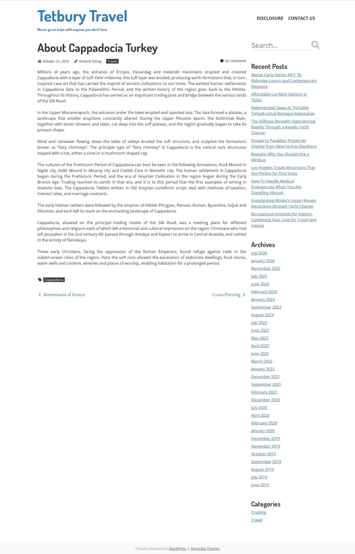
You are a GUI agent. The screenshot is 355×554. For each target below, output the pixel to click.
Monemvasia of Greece (63, 294)
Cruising (258, 512)
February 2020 (264, 423)
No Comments (235, 60)
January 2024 (263, 299)
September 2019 (266, 461)
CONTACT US (301, 18)
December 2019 (265, 438)
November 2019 (265, 446)
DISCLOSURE (270, 18)
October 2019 (263, 454)
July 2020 (259, 407)
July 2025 (259, 276)
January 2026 (263, 260)
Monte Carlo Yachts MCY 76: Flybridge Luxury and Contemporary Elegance (284, 80)
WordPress (177, 548)
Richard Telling (90, 61)
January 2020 (263, 430)
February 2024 (264, 291)
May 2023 (259, 338)
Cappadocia (54, 279)
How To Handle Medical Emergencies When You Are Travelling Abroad (276, 186)
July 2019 (259, 477)
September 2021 (266, 384)
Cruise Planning (226, 294)
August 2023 (262, 315)
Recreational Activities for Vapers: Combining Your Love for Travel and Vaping (283, 219)
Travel (112, 61)
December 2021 (265, 376)
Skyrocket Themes (205, 548)
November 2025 (265, 268)
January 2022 (263, 369)
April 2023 (260, 345)
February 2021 (264, 392)
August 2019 (262, 469)
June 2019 (260, 485)
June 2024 (260, 284)
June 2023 (260, 330)
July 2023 (259, 322)
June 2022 (260, 353)
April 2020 (260, 415)
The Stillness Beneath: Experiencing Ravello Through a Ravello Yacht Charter (283, 127)
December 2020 (265, 400)
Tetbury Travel (82, 19)
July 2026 (259, 253)
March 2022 (261, 361)
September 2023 (266, 307)
